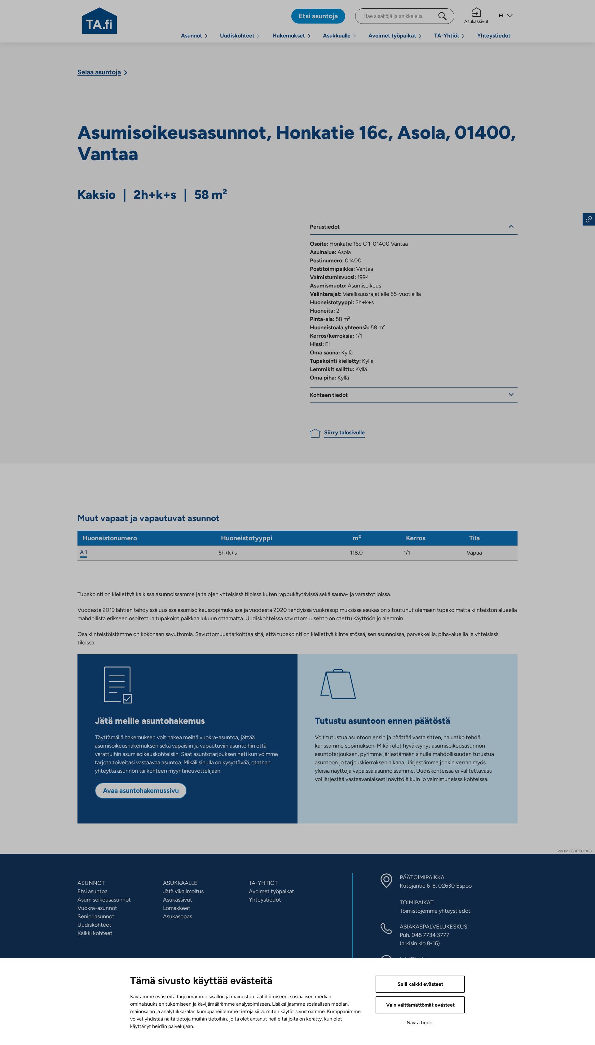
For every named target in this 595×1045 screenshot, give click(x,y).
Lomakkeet (176, 908)
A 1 (83, 552)
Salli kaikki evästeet (420, 984)
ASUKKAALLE (180, 883)
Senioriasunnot (95, 916)
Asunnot (191, 35)
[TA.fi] (99, 20)
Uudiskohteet (237, 35)
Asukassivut (476, 21)
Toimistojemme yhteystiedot (435, 910)
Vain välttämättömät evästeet (420, 1005)
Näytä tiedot (420, 1022)
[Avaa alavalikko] (206, 35)
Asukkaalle (336, 35)
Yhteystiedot (493, 35)
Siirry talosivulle (344, 432)
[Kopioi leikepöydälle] (589, 219)
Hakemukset (288, 35)
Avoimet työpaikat (392, 35)
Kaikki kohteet (94, 933)
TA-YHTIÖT (263, 883)
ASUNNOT (91, 883)
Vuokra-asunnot (97, 908)
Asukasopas (177, 916)
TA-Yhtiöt (446, 35)
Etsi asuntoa (92, 891)
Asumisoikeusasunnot (104, 899)
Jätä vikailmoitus (183, 891)
